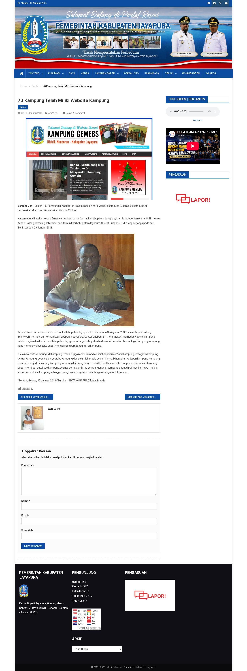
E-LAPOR (211, 73)
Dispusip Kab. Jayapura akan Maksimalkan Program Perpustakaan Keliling (144, 396)
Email (25, 515)
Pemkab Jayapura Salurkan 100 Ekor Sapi (37, 396)
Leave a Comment (75, 113)
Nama (25, 500)
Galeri (169, 73)
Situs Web (27, 530)
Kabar (85, 73)
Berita (23, 107)
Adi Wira (52, 113)
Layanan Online (105, 73)
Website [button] (197, 120)
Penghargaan (191, 73)
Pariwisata (151, 73)
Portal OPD (131, 73)
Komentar (28, 465)
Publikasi (54, 73)
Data (72, 73)
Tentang (34, 73)
